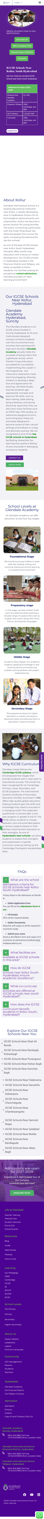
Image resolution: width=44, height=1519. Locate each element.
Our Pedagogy (11, 1273)
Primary (8, 1314)
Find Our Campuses (14, 1349)
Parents (8, 1365)
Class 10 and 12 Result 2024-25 (19, 1416)
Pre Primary (10, 1309)
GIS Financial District (14, 1390)
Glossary (8, 1254)
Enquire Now (42, 762)
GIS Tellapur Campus (14, 1394)
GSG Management (13, 1362)
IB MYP (8, 1294)
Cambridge (10, 1280)
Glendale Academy (13, 1387)
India (17, 3)
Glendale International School (18, 1446)
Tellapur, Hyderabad (13, 1464)
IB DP (7, 1297)
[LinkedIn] (39, 1494)
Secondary (10, 1319)
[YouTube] (32, 1494)
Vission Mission (12, 1339)
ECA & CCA (10, 1226)
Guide (7, 1245)
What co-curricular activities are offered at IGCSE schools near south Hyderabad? (21, 991)
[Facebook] (25, 1494)
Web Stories (10, 1250)
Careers (8, 1413)
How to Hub (10, 1259)
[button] (40, 2)
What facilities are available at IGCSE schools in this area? (21, 956)
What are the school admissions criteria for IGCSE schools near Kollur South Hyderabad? (21, 885)
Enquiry (8, 1409)
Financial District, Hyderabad (17, 1449)
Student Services (13, 1222)
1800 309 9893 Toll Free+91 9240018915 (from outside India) (24, 1436)
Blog (7, 1241)
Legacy (8, 1346)
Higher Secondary (13, 1324)
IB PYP (8, 1290)
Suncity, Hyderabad (12, 1431)
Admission (10, 1406)
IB (6, 1287)
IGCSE (7, 1283)
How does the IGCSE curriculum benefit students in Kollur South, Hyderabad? (21, 1009)
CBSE (7, 1276)
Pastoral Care (11, 1218)
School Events (11, 1229)
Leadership (10, 1342)
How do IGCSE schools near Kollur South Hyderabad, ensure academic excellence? (21, 973)
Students (9, 1369)
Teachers (9, 1372)
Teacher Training (12, 1215)
